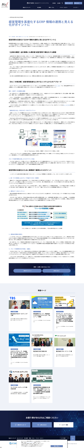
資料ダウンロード (68, 3)
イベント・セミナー (64, 7)
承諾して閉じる (56, 446)
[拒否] (65, 443)
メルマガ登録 (63, 438)
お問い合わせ (76, 3)
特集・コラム (51, 7)
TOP (73, 438)
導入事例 (39, 7)
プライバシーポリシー (30, 442)
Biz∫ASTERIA (66, 105)
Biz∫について (20, 438)
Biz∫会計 (57, 85)
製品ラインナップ (12, 438)
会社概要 (58, 3)
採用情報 (54, 3)
